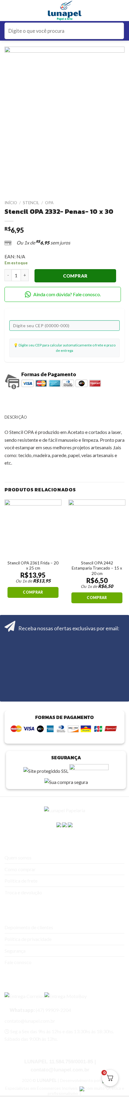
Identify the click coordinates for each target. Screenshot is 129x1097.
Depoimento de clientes (28, 927)
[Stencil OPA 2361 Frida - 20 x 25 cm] (33, 528)
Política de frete (21, 880)
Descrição (15, 417)
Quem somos (18, 857)
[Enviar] (118, 31)
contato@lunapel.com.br (29, 1021)
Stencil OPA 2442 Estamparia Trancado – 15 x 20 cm (97, 568)
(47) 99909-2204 (40, 1010)
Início (10, 202)
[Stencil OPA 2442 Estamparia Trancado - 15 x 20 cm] (96, 528)
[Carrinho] (121, 10)
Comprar (75, 275)
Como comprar (20, 869)
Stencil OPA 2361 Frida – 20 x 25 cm (33, 566)
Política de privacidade (28, 939)
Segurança (15, 951)
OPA (49, 202)
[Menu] (8, 11)
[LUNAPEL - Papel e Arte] (64, 10)
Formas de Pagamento (48, 374)
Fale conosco (18, 962)
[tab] (64, 417)
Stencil (31, 202)
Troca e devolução (23, 892)
